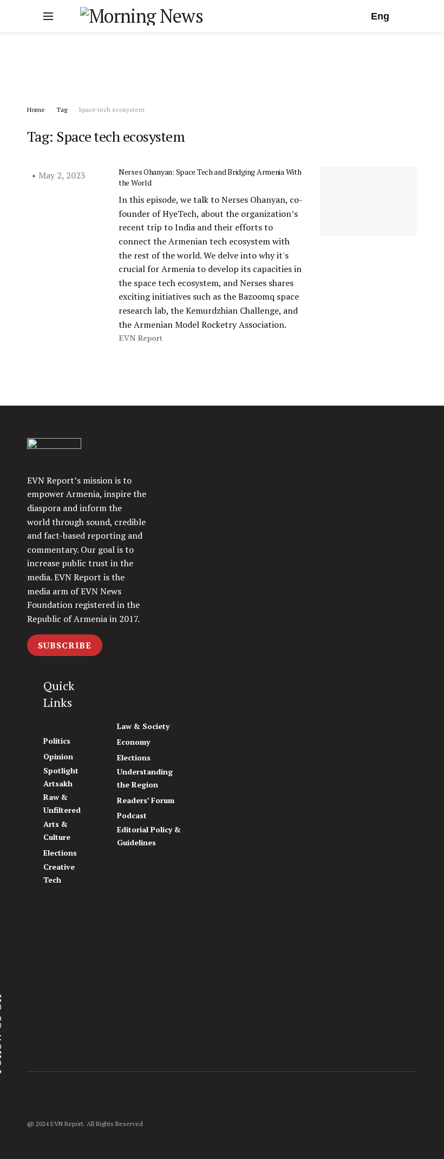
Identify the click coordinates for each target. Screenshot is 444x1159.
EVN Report (140, 338)
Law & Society (143, 726)
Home (36, 109)
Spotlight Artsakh (61, 777)
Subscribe (65, 645)
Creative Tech (59, 873)
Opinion (58, 756)
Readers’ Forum (145, 800)
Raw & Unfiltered (62, 803)
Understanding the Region (145, 778)
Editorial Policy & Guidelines (149, 835)
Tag (61, 109)
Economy (133, 742)
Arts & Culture (56, 830)
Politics (56, 741)
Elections (60, 852)
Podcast (132, 815)
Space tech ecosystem (112, 109)
